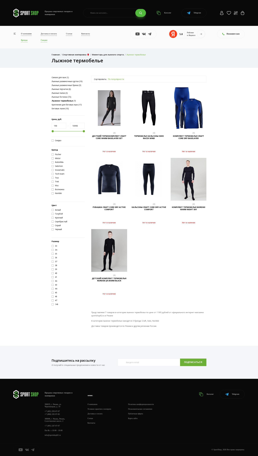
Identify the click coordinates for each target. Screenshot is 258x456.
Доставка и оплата (49, 34)
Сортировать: (100, 79)
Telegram (197, 13)
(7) (64, 100)
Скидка (58, 140)
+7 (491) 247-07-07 (52, 426)
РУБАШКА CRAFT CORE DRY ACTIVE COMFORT (109, 208)
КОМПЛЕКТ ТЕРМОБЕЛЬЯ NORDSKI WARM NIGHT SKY (188, 208)
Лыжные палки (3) (60, 93)
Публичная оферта (135, 414)
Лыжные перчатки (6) (61, 89)
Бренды (24, 40)
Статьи (69, 34)
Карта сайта (132, 418)
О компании (26, 34)
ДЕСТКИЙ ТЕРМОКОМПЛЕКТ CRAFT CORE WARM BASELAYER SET (109, 137)
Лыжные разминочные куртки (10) (67, 81)
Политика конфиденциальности (141, 404)
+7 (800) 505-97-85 (52, 414)
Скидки (44, 40)
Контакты (85, 34)
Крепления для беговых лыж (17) (67, 104)
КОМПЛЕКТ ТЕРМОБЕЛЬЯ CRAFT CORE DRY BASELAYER (188, 137)
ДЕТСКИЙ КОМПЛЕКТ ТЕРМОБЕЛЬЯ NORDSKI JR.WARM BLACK (109, 279)
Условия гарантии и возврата (99, 409)
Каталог (167, 13)
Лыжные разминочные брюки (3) (66, 85)
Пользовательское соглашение (140, 409)
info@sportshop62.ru (53, 435)
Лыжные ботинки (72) (61, 97)
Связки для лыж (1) (60, 77)
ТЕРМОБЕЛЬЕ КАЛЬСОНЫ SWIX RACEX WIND (149, 137)
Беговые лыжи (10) (60, 108)
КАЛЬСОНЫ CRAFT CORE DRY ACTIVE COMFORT (149, 208)
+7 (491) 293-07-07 (52, 411)
